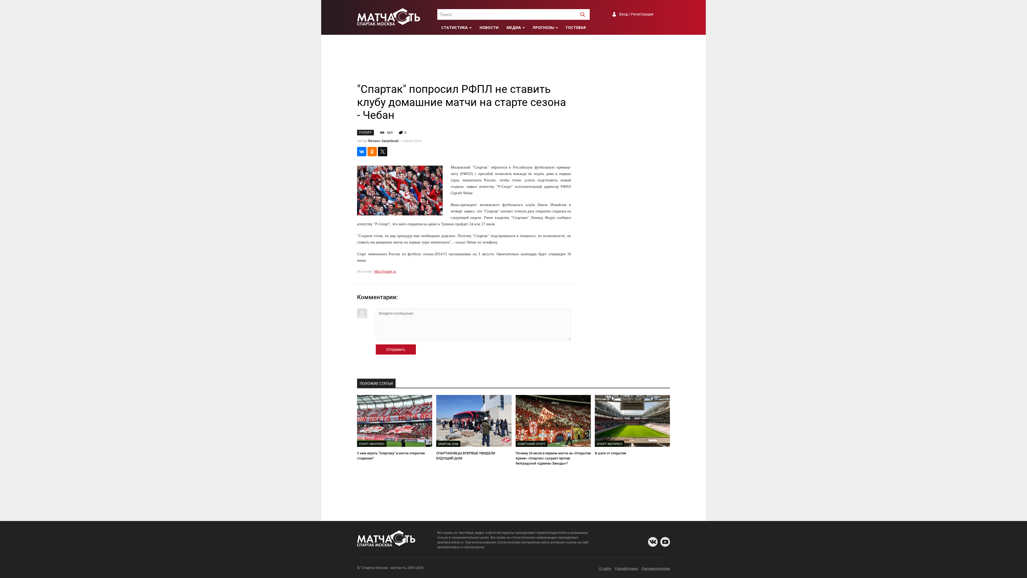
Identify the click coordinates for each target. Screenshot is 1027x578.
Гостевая (576, 27)
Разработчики (626, 568)
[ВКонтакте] (361, 151)
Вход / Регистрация (636, 14)
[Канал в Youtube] (665, 542)
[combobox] (513, 14)
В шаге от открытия (610, 453)
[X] (382, 151)
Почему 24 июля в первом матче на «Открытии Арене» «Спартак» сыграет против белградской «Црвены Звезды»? (553, 458)
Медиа (514, 27)
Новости (489, 27)
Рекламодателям (656, 568)
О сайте (605, 568)
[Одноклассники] (372, 151)
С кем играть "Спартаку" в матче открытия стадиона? (391, 455)
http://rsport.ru (385, 271)
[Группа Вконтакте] (653, 542)
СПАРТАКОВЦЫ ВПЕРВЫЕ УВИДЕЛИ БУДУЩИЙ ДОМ (465, 455)
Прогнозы (543, 27)
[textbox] (513, 14)
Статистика (454, 27)
